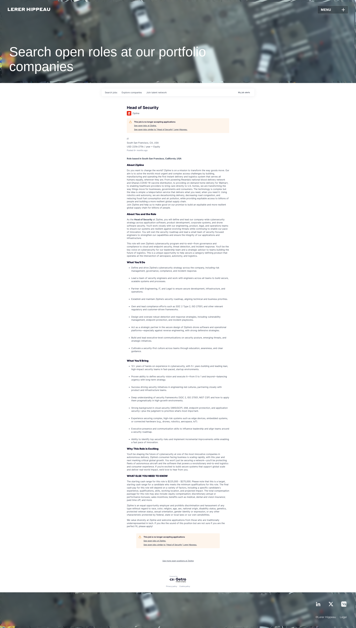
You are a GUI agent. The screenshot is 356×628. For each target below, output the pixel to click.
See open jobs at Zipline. (145, 125)
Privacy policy (171, 586)
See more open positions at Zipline (178, 561)
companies (132, 92)
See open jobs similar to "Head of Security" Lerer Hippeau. (160, 129)
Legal (343, 617)
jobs (111, 92)
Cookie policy (184, 586)
